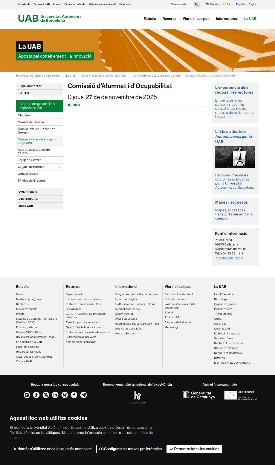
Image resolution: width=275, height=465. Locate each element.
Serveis (169, 312)
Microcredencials (26, 309)
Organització (27, 192)
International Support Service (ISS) (137, 323)
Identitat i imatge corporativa (232, 362)
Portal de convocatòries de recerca (87, 332)
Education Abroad (27, 327)
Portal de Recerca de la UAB (83, 304)
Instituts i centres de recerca (83, 299)
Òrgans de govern (225, 304)
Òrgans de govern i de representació (104, 75)
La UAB (250, 19)
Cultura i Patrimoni (176, 299)
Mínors (20, 313)
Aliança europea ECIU (128, 328)
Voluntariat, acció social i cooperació (180, 306)
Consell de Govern (31, 122)
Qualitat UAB (222, 328)
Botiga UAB (172, 317)
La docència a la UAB (29, 341)
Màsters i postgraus (28, 299)
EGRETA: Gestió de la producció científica (86, 315)
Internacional (227, 19)
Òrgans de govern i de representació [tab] (37, 106)
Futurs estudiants (75, 4)
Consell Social (28, 173)
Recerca (169, 19)
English (253, 4)
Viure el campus (196, 19)
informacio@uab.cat (229, 258)
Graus (20, 294)
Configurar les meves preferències (133, 449)
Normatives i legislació (228, 353)
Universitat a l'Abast (28, 351)
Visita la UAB (24, 361)
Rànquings (220, 299)
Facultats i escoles (27, 346)
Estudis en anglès (126, 299)
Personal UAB (42, 4)
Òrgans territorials (31, 167)
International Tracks (127, 309)
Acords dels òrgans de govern (34, 151)
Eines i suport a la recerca (82, 322)
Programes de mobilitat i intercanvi (136, 294)
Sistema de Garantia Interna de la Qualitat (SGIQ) (36, 320)
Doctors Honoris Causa (228, 343)
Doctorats (22, 304)
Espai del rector (30, 86)
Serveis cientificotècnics (81, 341)
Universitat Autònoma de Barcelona (38, 75)
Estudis (150, 19)
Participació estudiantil (179, 294)
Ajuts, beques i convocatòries (34, 356)
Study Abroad (124, 313)
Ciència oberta (223, 309)
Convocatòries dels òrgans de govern (156, 75)
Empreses (125, 4)
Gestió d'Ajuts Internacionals (84, 327)
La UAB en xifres (224, 294)
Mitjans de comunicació (102, 4)
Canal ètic (220, 323)
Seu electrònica (223, 338)
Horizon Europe (125, 333)
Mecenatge (172, 327)
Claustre (24, 115)
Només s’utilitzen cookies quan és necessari (54, 449)
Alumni (57, 4)
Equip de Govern (29, 160)
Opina (218, 318)
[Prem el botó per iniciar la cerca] (197, 4)
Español (241, 4)
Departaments (75, 294)
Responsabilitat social (178, 322)
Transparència (223, 313)
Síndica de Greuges (31, 180)
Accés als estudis (126, 318)
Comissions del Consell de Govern (36, 130)
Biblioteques (74, 309)
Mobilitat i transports (227, 333)
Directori (215, 4)
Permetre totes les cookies (196, 449)
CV (228, 4)
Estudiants (24, 4)
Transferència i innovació (81, 337)
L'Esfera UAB (28, 199)
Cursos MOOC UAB (28, 332)
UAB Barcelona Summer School (35, 337)
